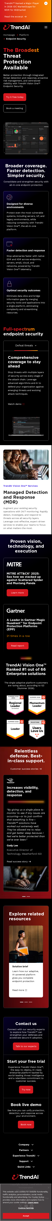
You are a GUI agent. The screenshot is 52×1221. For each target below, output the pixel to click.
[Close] (49, 1188)
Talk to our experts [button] (26, 1046)
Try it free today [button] (14, 97)
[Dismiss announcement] (46, 3)
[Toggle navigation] (46, 27)
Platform (24, 35)
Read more (18, 990)
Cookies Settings (26, 1208)
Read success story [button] (17, 861)
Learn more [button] (17, 592)
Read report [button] (17, 645)
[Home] (26, 1177)
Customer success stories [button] (24, 769)
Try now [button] (26, 1089)
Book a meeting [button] (14, 108)
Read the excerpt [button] (13, 16)
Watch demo (14, 404)
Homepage (9, 35)
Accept (26, 1216)
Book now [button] (26, 1124)
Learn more (33, 1202)
